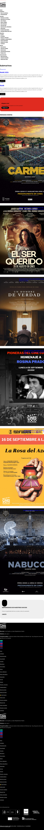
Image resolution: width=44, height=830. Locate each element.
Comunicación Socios (5, 51)
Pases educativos (3, 674)
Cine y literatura (3, 671)
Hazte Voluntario (4, 40)
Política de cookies (12, 826)
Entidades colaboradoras (6, 39)
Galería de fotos (3, 692)
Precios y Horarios (5, 37)
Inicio (1, 10)
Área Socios (3, 47)
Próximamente (4, 14)
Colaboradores (3, 687)
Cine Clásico (3, 20)
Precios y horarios (4, 684)
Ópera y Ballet (4, 22)
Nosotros (2, 33)
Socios (1, 45)
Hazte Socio (3, 49)
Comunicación (3, 54)
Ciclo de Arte (3, 25)
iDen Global (7, 826)
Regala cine (3, 52)
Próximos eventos (5, 17)
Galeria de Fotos (4, 59)
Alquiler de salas (4, 42)
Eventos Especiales (5, 29)
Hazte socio (2, 697)
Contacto (3, 43)
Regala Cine (2, 702)
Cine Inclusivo (4, 23)
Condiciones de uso (21, 826)
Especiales (2, 677)
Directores (2, 664)
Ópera (1, 669)
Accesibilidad (27, 826)
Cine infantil (2, 659)
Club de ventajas (4, 48)
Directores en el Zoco (5, 19)
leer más (3, 80)
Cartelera (2, 11)
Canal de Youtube (4, 57)
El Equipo (3, 36)
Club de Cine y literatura (6, 26)
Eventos (2, 16)
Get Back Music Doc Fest (6, 31)
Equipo (1, 682)
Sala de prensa (4, 56)
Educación (3, 28)
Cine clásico (2, 666)
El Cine (2, 34)
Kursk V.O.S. (4, 72)
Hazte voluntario (3, 705)
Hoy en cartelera (4, 13)
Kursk (2, 85)
